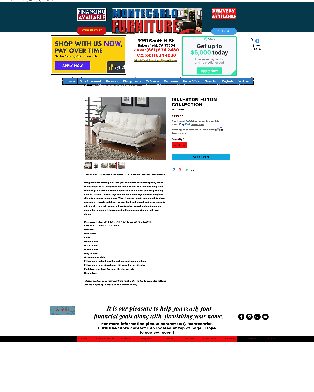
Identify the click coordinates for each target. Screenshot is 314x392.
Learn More (197, 124)
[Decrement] (174, 145)
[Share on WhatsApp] (186, 169)
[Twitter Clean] (193, 308)
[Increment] (184, 145)
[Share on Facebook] (174, 169)
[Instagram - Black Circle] (249, 317)
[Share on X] (192, 169)
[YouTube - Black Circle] (265, 317)
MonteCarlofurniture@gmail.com (155, 60)
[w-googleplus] (197, 311)
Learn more (179, 133)
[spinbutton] (179, 145)
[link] (258, 44)
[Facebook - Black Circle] (241, 317)
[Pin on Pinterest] (180, 169)
